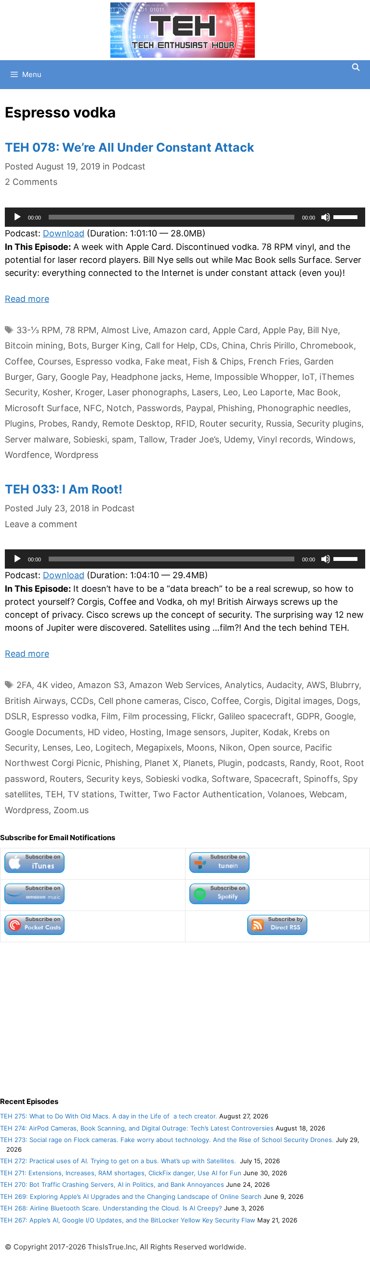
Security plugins (329, 423)
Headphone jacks (146, 377)
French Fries (273, 361)
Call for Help (170, 345)
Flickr (202, 716)
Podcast (128, 166)
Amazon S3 (101, 685)
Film (109, 716)
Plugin (230, 763)
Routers (65, 779)
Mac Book (317, 392)
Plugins (19, 423)
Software (230, 779)
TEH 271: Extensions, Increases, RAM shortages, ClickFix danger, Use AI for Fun (120, 1173)
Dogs (347, 701)
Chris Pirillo (272, 345)
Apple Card (235, 330)
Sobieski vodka (176, 779)
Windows (334, 439)
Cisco (195, 701)
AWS (315, 685)
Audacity (284, 685)
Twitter (133, 794)
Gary (46, 377)
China (233, 345)
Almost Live (124, 330)
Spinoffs (321, 779)
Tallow (152, 439)
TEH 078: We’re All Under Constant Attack (129, 147)
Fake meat (166, 361)
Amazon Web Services (174, 685)
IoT (308, 377)
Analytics (243, 685)
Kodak (276, 732)
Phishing (235, 408)
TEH (54, 794)
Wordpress (76, 455)
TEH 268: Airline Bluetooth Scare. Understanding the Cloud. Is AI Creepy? (111, 1208)
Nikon (231, 747)
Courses (54, 361)
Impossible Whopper (255, 377)
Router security (230, 423)
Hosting (145, 732)
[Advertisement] (185, 1019)
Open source (274, 747)
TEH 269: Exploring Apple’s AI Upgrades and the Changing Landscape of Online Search (131, 1196)
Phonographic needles (302, 408)
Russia (279, 423)
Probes (53, 423)
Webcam (326, 794)
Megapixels (159, 747)
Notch (119, 408)
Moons (200, 747)
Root (330, 763)
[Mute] (325, 217)
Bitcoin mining (34, 345)
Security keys (113, 779)
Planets (198, 763)
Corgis (257, 701)
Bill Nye (322, 330)
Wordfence (27, 455)
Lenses (56, 747)
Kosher (56, 392)
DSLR (16, 716)
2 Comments (31, 182)
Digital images (303, 701)
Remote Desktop (136, 423)
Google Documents (44, 732)
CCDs (81, 701)
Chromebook (327, 345)
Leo (230, 392)
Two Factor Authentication (208, 794)
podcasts (266, 763)
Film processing (155, 716)
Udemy (238, 439)
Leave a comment (41, 524)
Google (339, 716)
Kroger (89, 392)
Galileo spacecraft (254, 716)
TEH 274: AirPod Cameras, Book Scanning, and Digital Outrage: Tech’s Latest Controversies (137, 1128)
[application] (185, 217)
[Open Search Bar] (356, 67)
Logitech (113, 747)
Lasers (205, 392)
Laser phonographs (147, 392)
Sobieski (90, 439)
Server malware (36, 439)
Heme (198, 377)
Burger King (116, 345)
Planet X (161, 763)
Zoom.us (71, 810)
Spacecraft (276, 779)
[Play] (17, 217)
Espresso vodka (108, 361)
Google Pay (83, 377)
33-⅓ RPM (38, 330)
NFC (92, 408)
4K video (55, 685)
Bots (77, 345)
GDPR (308, 716)
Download (63, 233)
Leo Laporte (267, 392)
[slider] (346, 216)
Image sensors (195, 732)
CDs (208, 345)
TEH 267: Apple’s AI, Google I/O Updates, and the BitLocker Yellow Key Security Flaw (127, 1220)
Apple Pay (283, 330)
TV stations (90, 794)
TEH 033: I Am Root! (63, 489)
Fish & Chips (218, 361)
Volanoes (285, 794)
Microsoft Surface (42, 408)
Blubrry (344, 685)
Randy (84, 423)
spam (123, 439)
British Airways (35, 701)
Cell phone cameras (138, 701)
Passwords (159, 408)
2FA (24, 685)
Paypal (199, 408)
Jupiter (244, 732)
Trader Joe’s (194, 439)
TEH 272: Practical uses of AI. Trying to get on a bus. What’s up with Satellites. (119, 1161)
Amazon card (180, 330)
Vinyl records (284, 439)
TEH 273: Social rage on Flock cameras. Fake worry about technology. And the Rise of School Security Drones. (167, 1139)
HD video (106, 732)
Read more (27, 299)
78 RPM (80, 330)
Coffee (19, 361)
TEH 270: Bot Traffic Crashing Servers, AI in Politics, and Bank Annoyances (112, 1184)
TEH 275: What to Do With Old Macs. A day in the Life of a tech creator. (108, 1116)
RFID (185, 423)
